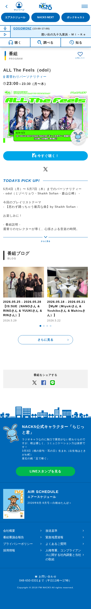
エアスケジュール (15, 17)
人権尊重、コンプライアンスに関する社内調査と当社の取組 (63, 555)
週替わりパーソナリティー (26, 76)
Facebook (43, 382)
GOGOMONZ (22, 28)
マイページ (19, 10)
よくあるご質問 (56, 543)
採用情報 (9, 550)
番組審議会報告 (13, 537)
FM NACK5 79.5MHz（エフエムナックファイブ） (45, 6)
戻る (6, 6)
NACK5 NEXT (45, 17)
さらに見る (46, 339)
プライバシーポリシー (18, 543)
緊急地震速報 (54, 537)
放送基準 (51, 530)
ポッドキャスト (76, 17)
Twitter (45, 169)
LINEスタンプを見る (45, 471)
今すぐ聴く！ (48, 156)
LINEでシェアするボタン (52, 382)
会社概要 (9, 530)
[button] (40, 326)
